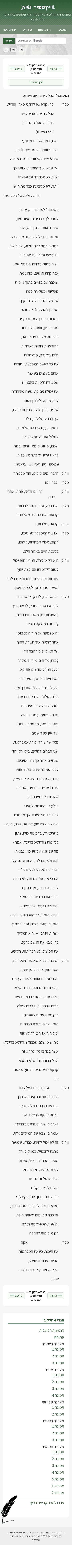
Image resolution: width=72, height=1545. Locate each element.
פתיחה (59, 1337)
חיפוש (9, 40)
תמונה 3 (58, 1362)
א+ (21, 49)
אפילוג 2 (58, 1492)
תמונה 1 (58, 1349)
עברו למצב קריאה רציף (47, 1502)
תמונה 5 (58, 1479)
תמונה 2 (58, 1356)
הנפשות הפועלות (51, 1330)
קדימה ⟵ (16, 69)
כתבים (62, 29)
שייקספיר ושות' (37, 7)
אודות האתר (44, 29)
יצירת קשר (9, 29)
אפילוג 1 (58, 1485)
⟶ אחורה (56, 69)
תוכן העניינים (36, 82)
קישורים (27, 29)
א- (6, 49)
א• (13, 49)
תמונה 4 (58, 1395)
